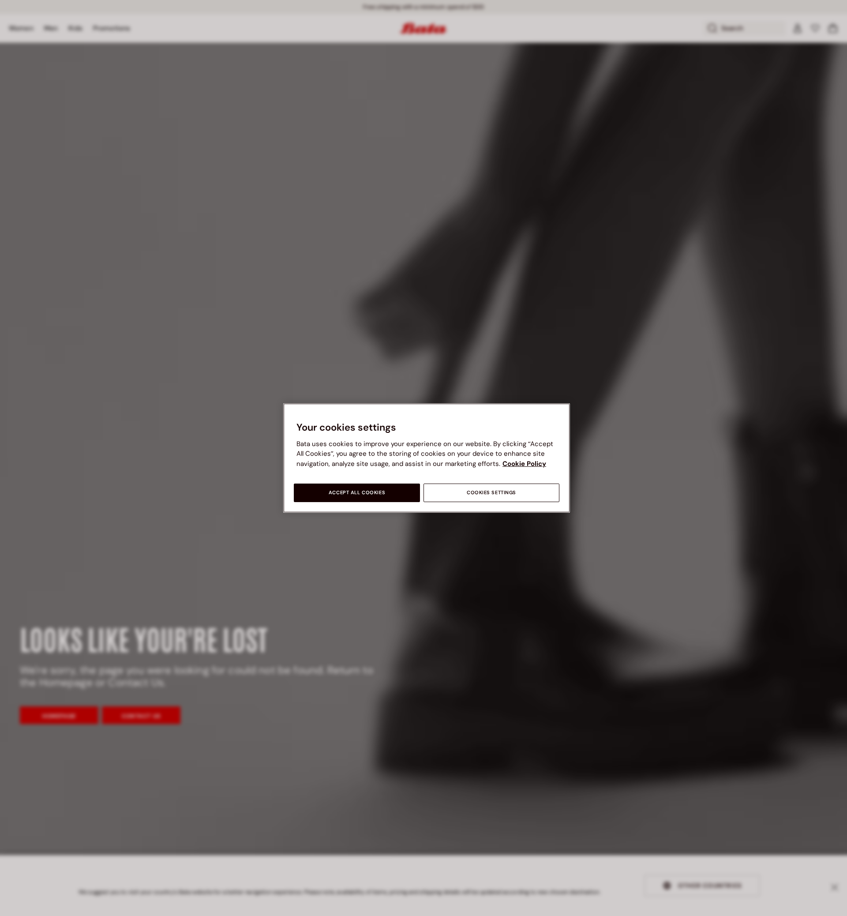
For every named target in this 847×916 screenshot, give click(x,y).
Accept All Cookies (357, 492)
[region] (426, 458)
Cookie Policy (524, 463)
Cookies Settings (491, 492)
